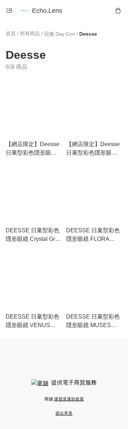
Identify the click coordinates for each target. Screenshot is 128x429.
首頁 (11, 33)
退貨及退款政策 (69, 399)
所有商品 (30, 33)
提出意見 (64, 413)
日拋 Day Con (59, 34)
